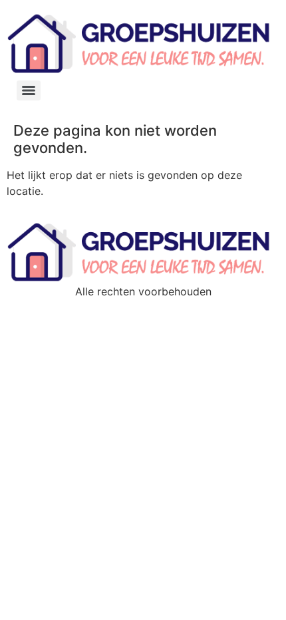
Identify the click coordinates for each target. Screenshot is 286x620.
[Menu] (29, 90)
